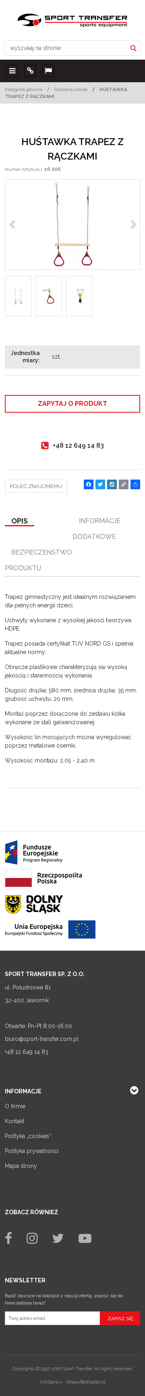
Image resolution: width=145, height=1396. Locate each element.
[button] (19, 521)
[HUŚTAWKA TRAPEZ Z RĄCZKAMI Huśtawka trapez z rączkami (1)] (72, 224)
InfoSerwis (51, 1382)
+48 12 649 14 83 (26, 1052)
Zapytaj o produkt (72, 403)
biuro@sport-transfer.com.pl (42, 1039)
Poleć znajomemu (36, 486)
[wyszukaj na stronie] (133, 48)
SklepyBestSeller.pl (86, 1382)
